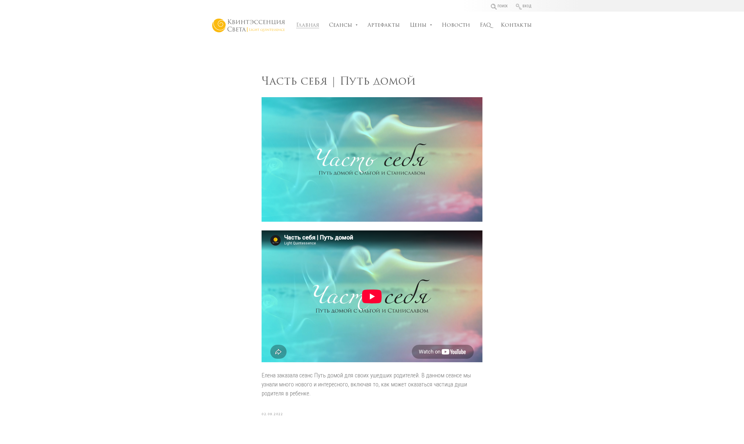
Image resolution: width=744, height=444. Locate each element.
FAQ (485, 25)
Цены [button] (419, 25)
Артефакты (383, 25)
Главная (307, 25)
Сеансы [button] (341, 25)
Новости (456, 25)
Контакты (516, 25)
